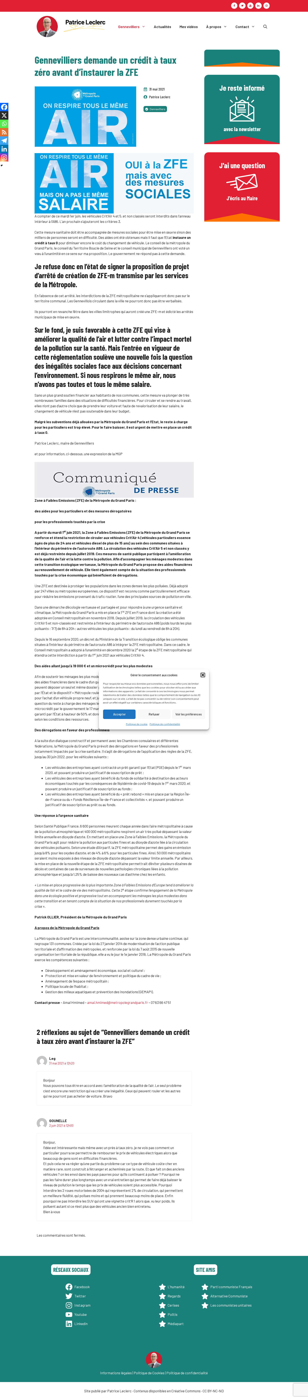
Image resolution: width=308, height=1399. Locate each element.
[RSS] (4, 132)
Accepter (119, 714)
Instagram (82, 1305)
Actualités (162, 26)
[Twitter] (242, 6)
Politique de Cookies (149, 1373)
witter (81, 1296)
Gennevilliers (129, 26)
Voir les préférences (188, 714)
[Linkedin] (4, 149)
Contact (242, 26)
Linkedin (81, 1323)
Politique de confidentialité (165, 724)
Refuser (154, 714)
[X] (4, 115)
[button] (203, 675)
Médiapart (176, 1323)
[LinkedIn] (258, 6)
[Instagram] (266, 6)
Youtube (80, 1314)
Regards (174, 1296)
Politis (172, 1314)
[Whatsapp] (4, 124)
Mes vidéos (189, 26)
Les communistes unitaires (231, 1305)
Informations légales (116, 1373)
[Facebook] (234, 6)
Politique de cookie (137, 724)
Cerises (173, 1305)
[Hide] (1, 165)
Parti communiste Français (231, 1287)
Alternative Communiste (229, 1296)
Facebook (82, 1287)
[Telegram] (4, 140)
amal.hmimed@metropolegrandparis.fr (117, 1002)
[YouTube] (250, 6)
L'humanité (176, 1287)
